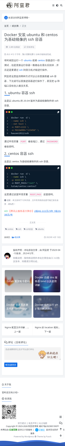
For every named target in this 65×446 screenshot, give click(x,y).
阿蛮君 (46, 249)
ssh (21, 69)
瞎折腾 (15, 25)
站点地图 (43, 423)
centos (41, 60)
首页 (6, 25)
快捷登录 (11, 364)
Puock (48, 436)
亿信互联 (13, 429)
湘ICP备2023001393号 (49, 426)
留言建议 (22, 423)
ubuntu (28, 60)
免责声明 (32, 423)
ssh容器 (29, 229)
